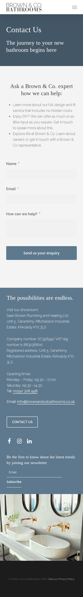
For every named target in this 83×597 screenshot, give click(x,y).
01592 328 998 (25, 391)
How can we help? (23, 214)
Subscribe (14, 482)
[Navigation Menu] (74, 7)
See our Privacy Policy (61, 579)
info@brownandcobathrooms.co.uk (46, 402)
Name (12, 164)
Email (12, 189)
